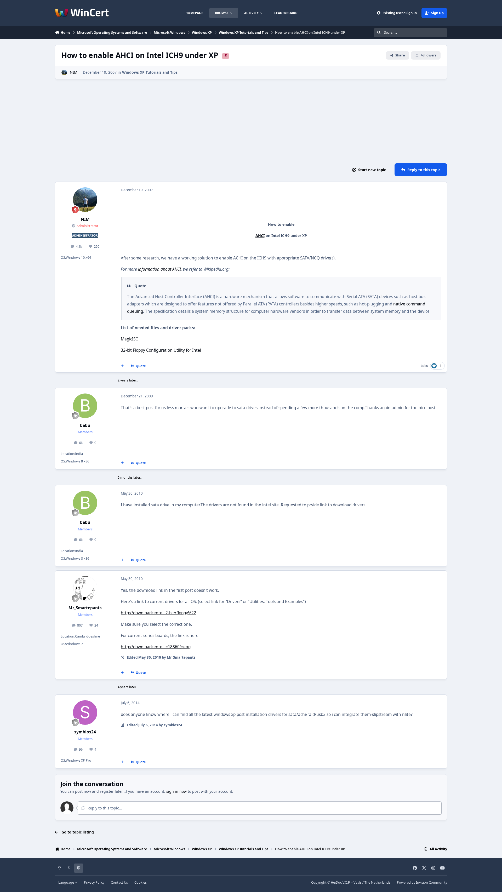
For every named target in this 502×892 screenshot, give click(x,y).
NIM (73, 72)
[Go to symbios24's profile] (85, 712)
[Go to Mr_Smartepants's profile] (85, 588)
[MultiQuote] (122, 366)
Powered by (422, 882)
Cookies (140, 882)
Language (66, 882)
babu (424, 365)
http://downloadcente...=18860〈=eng (156, 647)
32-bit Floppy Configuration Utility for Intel (161, 350)
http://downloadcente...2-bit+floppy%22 (158, 613)
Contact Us (119, 882)
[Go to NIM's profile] (64, 72)
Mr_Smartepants (85, 608)
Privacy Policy (94, 882)
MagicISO (130, 339)
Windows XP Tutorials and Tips (150, 72)
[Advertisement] (251, 121)
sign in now (176, 791)
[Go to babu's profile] (85, 405)
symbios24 (85, 732)
